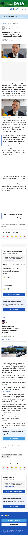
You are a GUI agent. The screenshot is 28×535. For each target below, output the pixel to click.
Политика (4, 13)
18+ (8, 456)
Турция (20, 454)
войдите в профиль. (9, 259)
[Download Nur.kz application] (14, 3)
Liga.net (13, 91)
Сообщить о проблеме (14, 520)
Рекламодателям (14, 524)
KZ (23, 9)
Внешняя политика (21, 13)
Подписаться (14, 438)
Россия (15, 454)
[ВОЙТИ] (25, 9)
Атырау (4, 456)
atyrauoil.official (6, 391)
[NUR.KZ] (14, 9)
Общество (4, 317)
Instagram (15, 309)
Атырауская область (7, 454)
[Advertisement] (14, 71)
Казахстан (12, 13)
